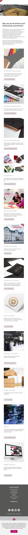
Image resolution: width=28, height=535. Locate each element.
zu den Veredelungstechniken (10, 148)
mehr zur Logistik (8, 399)
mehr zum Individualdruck (10, 184)
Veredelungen (14, 493)
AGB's (14, 513)
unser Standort (8, 253)
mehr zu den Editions (9, 288)
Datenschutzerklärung (18, 528)
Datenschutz (18, 513)
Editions (14, 495)
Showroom (14, 498)
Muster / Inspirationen (14, 497)
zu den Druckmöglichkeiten (10, 113)
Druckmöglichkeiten (14, 492)
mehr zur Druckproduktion (10, 363)
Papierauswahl (14, 490)
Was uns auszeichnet (14, 489)
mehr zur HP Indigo (8, 326)
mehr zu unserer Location (10, 437)
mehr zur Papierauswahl (9, 79)
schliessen (14, 531)
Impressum (9, 513)
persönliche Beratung (9, 219)
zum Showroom (8, 475)
